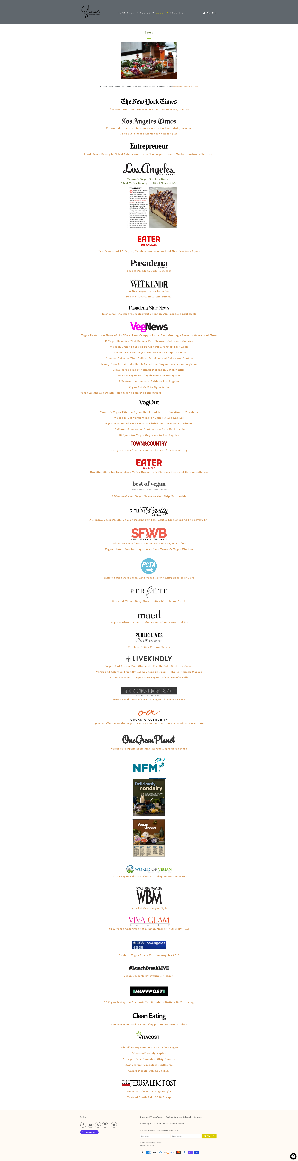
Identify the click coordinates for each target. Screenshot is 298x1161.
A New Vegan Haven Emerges (149, 291)
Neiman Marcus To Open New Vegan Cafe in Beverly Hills (149, 677)
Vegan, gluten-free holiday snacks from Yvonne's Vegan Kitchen (149, 549)
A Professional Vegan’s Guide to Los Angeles (149, 381)
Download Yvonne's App (151, 1117)
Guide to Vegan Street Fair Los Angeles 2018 (149, 955)
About (161, 13)
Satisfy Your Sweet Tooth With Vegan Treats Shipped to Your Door (149, 577)
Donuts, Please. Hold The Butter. (149, 296)
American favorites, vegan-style (149, 1091)
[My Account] (205, 12)
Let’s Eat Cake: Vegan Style (149, 908)
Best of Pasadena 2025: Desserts (149, 270)
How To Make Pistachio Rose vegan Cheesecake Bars (149, 699)
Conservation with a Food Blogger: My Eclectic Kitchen (149, 1024)
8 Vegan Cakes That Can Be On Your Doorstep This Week (149, 346)
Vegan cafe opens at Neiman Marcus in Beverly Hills (149, 369)
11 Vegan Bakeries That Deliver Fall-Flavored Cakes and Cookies (149, 341)
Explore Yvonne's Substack (178, 1117)
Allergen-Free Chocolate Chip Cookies (149, 1059)
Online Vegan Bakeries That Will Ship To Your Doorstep (149, 876)
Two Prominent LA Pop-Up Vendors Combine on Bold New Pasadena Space (149, 251)
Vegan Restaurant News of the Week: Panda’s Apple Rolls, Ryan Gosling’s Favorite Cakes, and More (149, 335)
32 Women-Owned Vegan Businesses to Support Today (149, 352)
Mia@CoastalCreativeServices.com (185, 86)
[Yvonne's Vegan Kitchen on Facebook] (83, 1125)
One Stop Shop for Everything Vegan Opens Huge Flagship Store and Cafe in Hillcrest (149, 472)
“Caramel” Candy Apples (149, 1053)
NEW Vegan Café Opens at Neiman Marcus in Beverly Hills (149, 928)
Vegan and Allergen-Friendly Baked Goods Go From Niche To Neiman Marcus (149, 671)
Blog (173, 13)
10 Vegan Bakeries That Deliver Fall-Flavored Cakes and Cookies (149, 358)
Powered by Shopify (147, 1146)
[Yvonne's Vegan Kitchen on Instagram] (105, 1125)
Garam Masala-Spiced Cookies (149, 1070)
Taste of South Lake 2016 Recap (149, 1097)
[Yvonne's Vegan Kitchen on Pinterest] (98, 1125)
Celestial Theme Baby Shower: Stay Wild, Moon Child (149, 601)
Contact (198, 1117)
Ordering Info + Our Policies (154, 1124)
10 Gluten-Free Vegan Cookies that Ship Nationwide (149, 429)
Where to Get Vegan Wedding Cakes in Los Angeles (149, 417)
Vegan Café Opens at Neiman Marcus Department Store (149, 748)
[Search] (209, 12)
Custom (146, 13)
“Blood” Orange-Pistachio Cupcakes (144, 1047)
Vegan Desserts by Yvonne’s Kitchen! (149, 975)
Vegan (174, 1047)
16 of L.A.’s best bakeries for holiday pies (149, 133)
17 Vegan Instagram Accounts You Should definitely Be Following (149, 1002)
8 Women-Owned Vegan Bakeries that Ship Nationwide (149, 496)
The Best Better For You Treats (149, 647)
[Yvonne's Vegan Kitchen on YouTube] (91, 1125)
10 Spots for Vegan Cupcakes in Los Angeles (149, 435)
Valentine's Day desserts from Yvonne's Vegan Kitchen (149, 543)
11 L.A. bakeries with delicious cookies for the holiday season (149, 128)
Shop (131, 13)
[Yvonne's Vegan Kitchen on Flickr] (110, 1125)
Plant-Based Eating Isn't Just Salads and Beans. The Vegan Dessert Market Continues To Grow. (148, 154)
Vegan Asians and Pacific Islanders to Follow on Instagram (121, 392)
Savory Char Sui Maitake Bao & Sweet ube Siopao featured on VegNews (149, 364)
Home (122, 13)
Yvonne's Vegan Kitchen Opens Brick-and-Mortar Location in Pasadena (149, 412)
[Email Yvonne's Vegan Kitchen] (114, 1125)
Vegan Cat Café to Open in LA (149, 387)
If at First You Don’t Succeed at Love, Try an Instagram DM (149, 109)
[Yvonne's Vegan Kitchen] (90, 12)
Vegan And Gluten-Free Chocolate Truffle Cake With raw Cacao (149, 666)
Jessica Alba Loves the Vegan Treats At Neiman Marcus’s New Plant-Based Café (149, 723)
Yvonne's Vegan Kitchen (154, 1143)
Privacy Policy (177, 1124)
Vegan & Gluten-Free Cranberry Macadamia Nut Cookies (149, 622)
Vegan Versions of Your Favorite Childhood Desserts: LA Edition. (149, 423)
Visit (182, 13)
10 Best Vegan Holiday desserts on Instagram (149, 375)
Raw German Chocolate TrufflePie (149, 1064)
